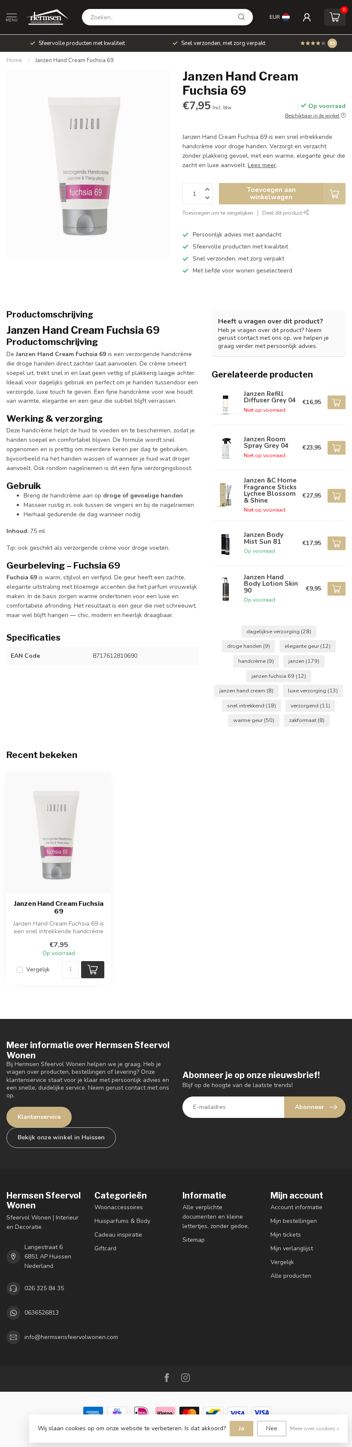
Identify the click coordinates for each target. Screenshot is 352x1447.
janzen (303, 661)
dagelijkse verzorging (278, 631)
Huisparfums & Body (122, 1221)
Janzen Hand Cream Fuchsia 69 (74, 60)
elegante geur (308, 646)
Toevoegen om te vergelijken (217, 212)
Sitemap (193, 1240)
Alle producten (290, 1276)
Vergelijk (38, 969)
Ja (241, 1428)
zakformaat (307, 720)
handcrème (256, 661)
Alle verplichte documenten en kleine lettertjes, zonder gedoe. (215, 1216)
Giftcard (105, 1248)
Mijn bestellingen (293, 1221)
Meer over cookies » (314, 1428)
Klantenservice (39, 1117)
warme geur (253, 720)
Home (14, 60)
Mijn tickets (285, 1235)
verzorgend (310, 705)
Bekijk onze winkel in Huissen (61, 1137)
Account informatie (296, 1207)
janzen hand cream (246, 690)
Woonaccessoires (118, 1207)
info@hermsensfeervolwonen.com (71, 1337)
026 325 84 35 (44, 1288)
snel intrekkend (251, 705)
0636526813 (41, 1313)
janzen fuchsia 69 (279, 676)
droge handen (248, 646)
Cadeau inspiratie (118, 1235)
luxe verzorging (313, 690)
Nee (271, 1428)
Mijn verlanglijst (291, 1248)
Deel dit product (282, 212)
